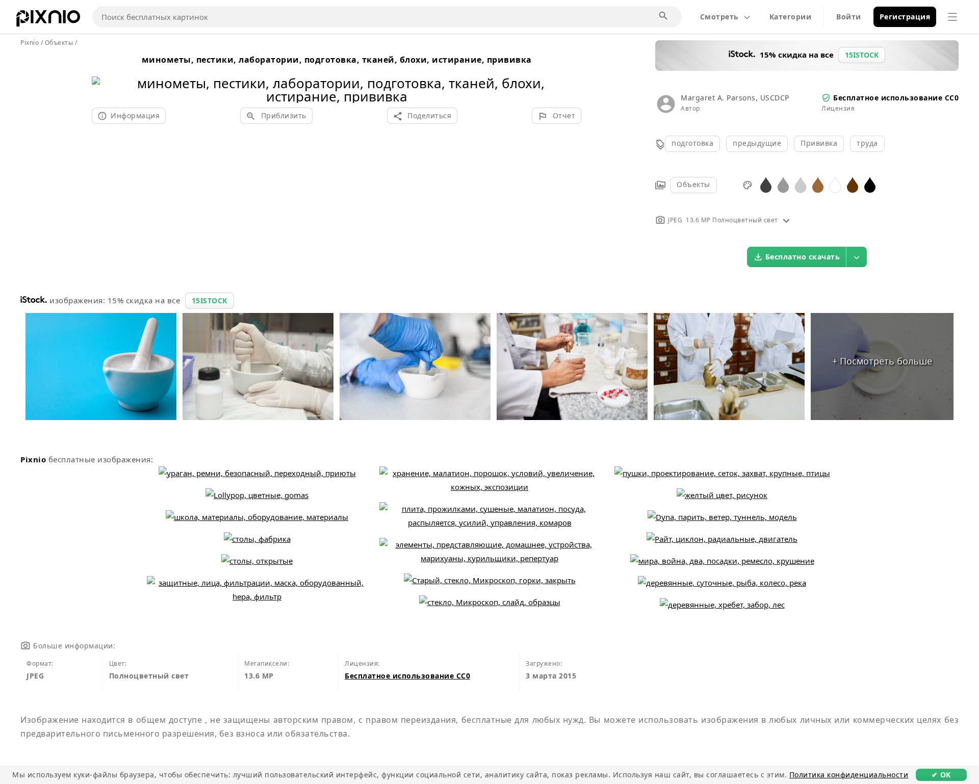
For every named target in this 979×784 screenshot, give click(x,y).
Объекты (693, 184)
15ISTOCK (209, 300)
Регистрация (905, 16)
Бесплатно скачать (802, 257)
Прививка (819, 143)
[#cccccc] (800, 184)
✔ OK (941, 774)
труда (867, 143)
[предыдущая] (103, 76)
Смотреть (719, 16)
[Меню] (952, 17)
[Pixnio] (48, 20)
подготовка (692, 143)
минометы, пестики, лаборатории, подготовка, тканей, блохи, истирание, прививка (337, 59)
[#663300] (852, 184)
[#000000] (870, 184)
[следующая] (569, 76)
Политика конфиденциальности (849, 774)
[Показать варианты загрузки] (856, 257)
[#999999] (783, 184)
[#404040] (765, 184)
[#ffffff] (835, 184)
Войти (848, 16)
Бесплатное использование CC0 (896, 97)
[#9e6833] (818, 184)
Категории (790, 16)
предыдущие (757, 143)
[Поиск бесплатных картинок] (664, 16)
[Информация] (786, 220)
